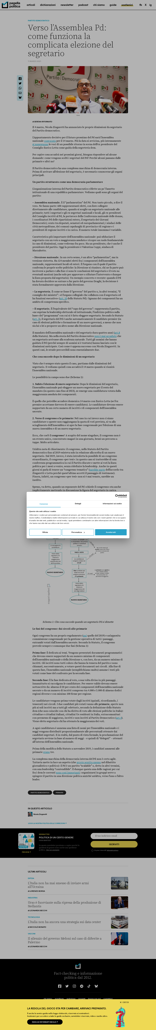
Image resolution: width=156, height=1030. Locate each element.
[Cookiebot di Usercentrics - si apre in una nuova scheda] (117, 496)
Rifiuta (45, 532)
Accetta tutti (111, 532)
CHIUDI (125, 1002)
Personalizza (76, 532)
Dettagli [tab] (78, 503)
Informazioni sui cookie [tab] (112, 503)
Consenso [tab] (44, 504)
